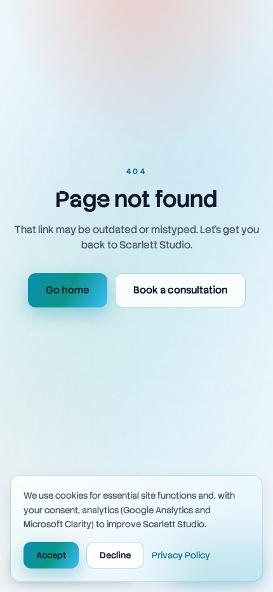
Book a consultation (180, 290)
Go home (68, 290)
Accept (51, 555)
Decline (115, 555)
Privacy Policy (181, 555)
